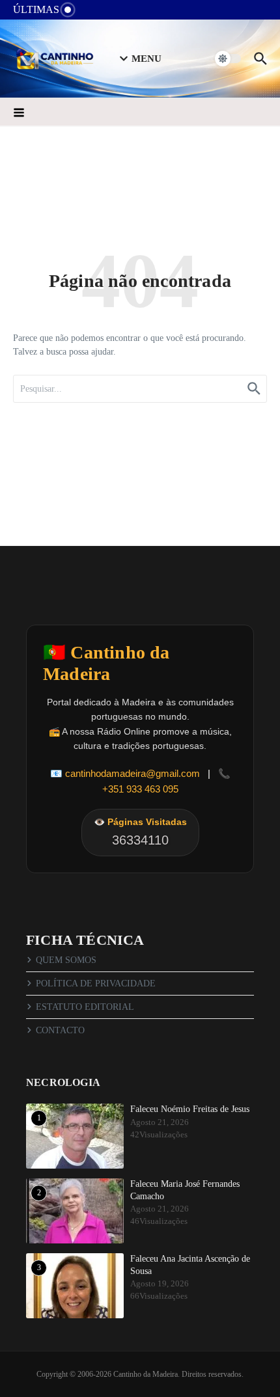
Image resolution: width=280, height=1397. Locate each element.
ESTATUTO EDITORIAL (85, 1007)
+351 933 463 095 (140, 788)
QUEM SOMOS (66, 960)
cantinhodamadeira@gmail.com (132, 773)
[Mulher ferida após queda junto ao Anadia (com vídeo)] (95, 12)
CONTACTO (60, 1030)
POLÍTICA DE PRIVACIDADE (96, 983)
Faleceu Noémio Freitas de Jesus (189, 1109)
